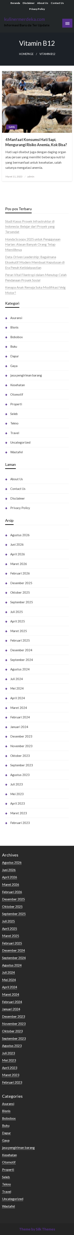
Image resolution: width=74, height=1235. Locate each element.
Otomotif (16, 394)
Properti (16, 404)
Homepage (26, 54)
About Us (42, 3)
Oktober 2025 (20, 592)
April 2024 (17, 698)
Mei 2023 (17, 794)
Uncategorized (20, 442)
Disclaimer (29, 3)
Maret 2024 (18, 708)
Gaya (12, 127)
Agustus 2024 (20, 669)
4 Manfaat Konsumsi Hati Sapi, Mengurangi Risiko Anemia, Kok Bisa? (36, 142)
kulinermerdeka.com (24, 19)
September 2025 (21, 602)
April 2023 (17, 803)
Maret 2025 (18, 631)
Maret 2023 (18, 813)
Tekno (14, 423)
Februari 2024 (20, 717)
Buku (13, 346)
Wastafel (16, 452)
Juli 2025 (16, 612)
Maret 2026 (18, 564)
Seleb (14, 414)
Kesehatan (17, 385)
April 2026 (17, 554)
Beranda (15, 3)
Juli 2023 (16, 784)
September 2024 (21, 660)
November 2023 (21, 746)
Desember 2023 (21, 736)
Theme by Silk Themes (37, 1229)
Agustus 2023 (20, 775)
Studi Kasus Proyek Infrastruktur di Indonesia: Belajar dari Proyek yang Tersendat (30, 226)
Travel (14, 433)
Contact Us (57, 3)
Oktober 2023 (20, 755)
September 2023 (21, 765)
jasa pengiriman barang (26, 375)
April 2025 (17, 621)
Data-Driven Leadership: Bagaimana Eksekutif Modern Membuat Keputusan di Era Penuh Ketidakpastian (35, 262)
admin (30, 176)
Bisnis (14, 327)
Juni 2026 (17, 544)
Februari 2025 (20, 640)
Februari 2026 (20, 573)
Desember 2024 (21, 650)
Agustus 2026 (20, 535)
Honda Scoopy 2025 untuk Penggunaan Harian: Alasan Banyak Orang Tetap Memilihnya (32, 244)
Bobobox (16, 337)
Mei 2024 (17, 688)
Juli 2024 (16, 679)
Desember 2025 (21, 583)
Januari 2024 (19, 727)
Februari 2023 (20, 823)
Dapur (14, 356)
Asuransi (16, 318)
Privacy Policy (37, 8)
